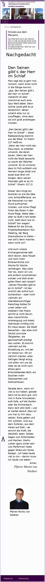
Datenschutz (24, 578)
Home (6, 27)
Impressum (8, 578)
